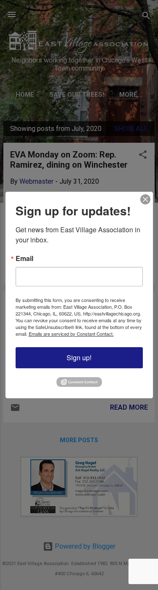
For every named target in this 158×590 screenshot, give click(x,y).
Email (24, 258)
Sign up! (79, 357)
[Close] (145, 199)
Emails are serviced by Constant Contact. (71, 333)
